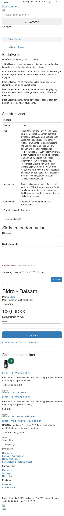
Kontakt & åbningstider (13, 455)
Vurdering (7, 272)
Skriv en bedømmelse (29, 342)
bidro (10, 440)
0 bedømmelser (9, 342)
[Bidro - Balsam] (35, 47)
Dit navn (6, 232)
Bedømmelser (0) (13, 218)
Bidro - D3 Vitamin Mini (16, 373)
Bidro (12, 296)
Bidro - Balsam (15, 39)
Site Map (6, 473)
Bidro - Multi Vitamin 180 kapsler (21, 421)
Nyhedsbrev (8, 476)
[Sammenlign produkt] (4, 284)
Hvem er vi (7, 452)
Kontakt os (7, 470)
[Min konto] (56, 1)
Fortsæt (56, 279)
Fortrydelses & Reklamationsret (17, 461)
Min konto (6, 484)
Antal (5, 321)
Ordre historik (8, 487)
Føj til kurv (32, 335)
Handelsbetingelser (11, 458)
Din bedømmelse (10, 243)
